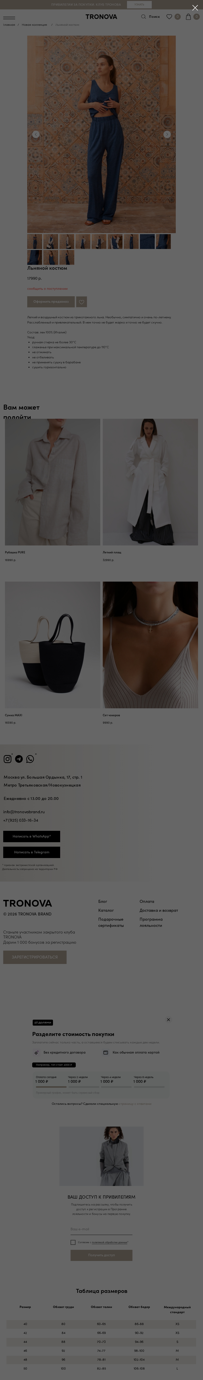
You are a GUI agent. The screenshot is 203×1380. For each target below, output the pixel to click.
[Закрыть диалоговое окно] (195, 7)
